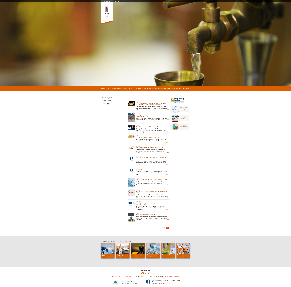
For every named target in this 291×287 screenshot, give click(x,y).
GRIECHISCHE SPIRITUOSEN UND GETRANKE (122, 88)
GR (104, 1)
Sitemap (118, 276)
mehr (167, 109)
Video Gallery (106, 103)
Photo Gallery (106, 102)
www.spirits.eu (166, 283)
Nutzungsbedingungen (128, 276)
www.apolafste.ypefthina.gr (172, 276)
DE (109, 1)
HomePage (131, 98)
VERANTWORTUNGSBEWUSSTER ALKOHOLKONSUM (157, 88)
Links (112, 276)
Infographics (106, 105)
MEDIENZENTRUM (176, 88)
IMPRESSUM (186, 88)
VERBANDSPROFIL (105, 88)
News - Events (107, 100)
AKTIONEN (138, 88)
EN (107, 1)
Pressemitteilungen (108, 98)
